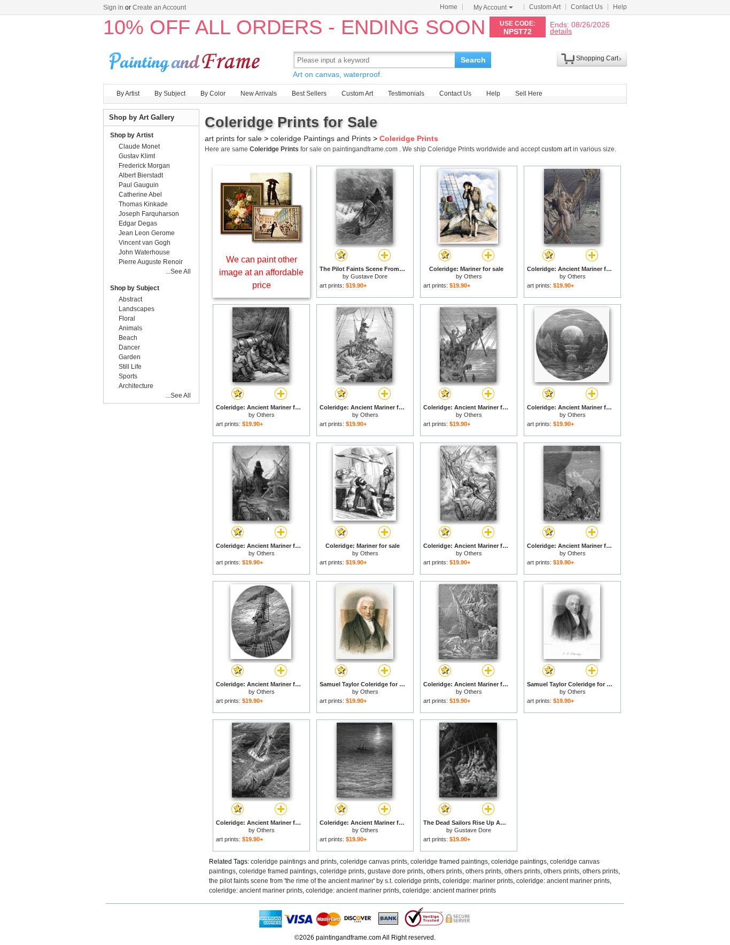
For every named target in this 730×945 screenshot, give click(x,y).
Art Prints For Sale (186, 59)
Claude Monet (139, 146)
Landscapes (136, 309)
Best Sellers (309, 93)
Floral (127, 318)
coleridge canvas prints (373, 861)
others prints (444, 871)
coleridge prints (342, 871)
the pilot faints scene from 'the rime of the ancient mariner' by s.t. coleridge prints (324, 881)
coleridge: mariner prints (477, 881)
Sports (128, 376)
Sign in (113, 7)
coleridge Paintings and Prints (320, 138)
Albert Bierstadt (141, 175)
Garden (130, 357)
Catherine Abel (140, 194)
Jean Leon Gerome (147, 233)
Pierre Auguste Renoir (151, 262)
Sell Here (528, 93)
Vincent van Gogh (144, 242)
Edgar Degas (138, 223)
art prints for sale (233, 138)
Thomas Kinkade (143, 204)
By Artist (128, 93)
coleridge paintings (519, 861)
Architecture (136, 386)
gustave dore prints (395, 871)
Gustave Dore (369, 276)
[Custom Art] (261, 241)
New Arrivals (258, 93)
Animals (130, 328)
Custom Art (545, 7)
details (561, 31)
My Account (490, 7)
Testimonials (406, 93)
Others (473, 276)
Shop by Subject (134, 288)
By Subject (169, 93)
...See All (178, 271)
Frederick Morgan (144, 165)
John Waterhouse (144, 252)
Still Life (130, 366)
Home (448, 7)
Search (473, 60)
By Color (213, 93)
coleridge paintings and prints (294, 861)
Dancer (129, 347)
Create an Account (159, 7)
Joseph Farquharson (149, 214)
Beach (128, 338)
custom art (556, 149)
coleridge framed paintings (449, 861)
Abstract (130, 299)
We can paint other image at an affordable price (261, 272)
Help (620, 7)
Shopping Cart (597, 58)
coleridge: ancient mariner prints (563, 881)
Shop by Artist (131, 135)
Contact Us (587, 7)
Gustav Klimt (137, 156)
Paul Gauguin (139, 185)
